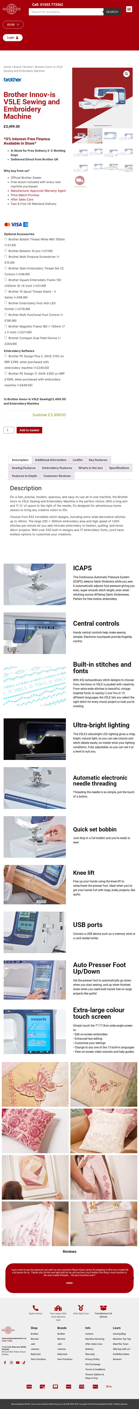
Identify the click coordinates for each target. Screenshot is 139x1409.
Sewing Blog (119, 1333)
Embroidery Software (19, 350)
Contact (89, 1333)
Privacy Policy (92, 1359)
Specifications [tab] (119, 468)
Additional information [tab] (50, 460)
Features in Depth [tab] (24, 476)
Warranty (90, 1354)
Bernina (35, 1339)
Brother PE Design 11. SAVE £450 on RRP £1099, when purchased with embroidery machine (35, 379)
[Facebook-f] (5, 1362)
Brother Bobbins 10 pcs (31, 251)
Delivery (89, 1349)
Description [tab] (20, 460)
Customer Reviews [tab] (57, 476)
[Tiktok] (24, 1362)
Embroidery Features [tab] (57, 468)
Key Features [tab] (98, 460)
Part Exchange (92, 1364)
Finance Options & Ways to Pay (94, 1376)
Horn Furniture (38, 1359)
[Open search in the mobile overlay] (75, 11)
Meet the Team (120, 1344)
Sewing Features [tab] (24, 468)
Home (7, 67)
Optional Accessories (19, 234)
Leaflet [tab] (78, 460)
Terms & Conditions (95, 1369)
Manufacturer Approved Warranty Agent (38, 190)
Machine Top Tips (122, 1339)
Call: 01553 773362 (47, 4)
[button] (129, 9)
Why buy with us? (121, 1349)
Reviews (117, 1359)
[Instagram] (11, 1362)
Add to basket (29, 430)
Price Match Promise (25, 195)
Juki (33, 1344)
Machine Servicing (94, 1339)
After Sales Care (22, 199)
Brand (17, 67)
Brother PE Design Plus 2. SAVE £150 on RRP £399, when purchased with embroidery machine (34, 362)
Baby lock (36, 1354)
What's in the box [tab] (90, 468)
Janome (35, 1349)
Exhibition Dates (121, 1354)
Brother (28, 67)
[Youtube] (17, 1362)
